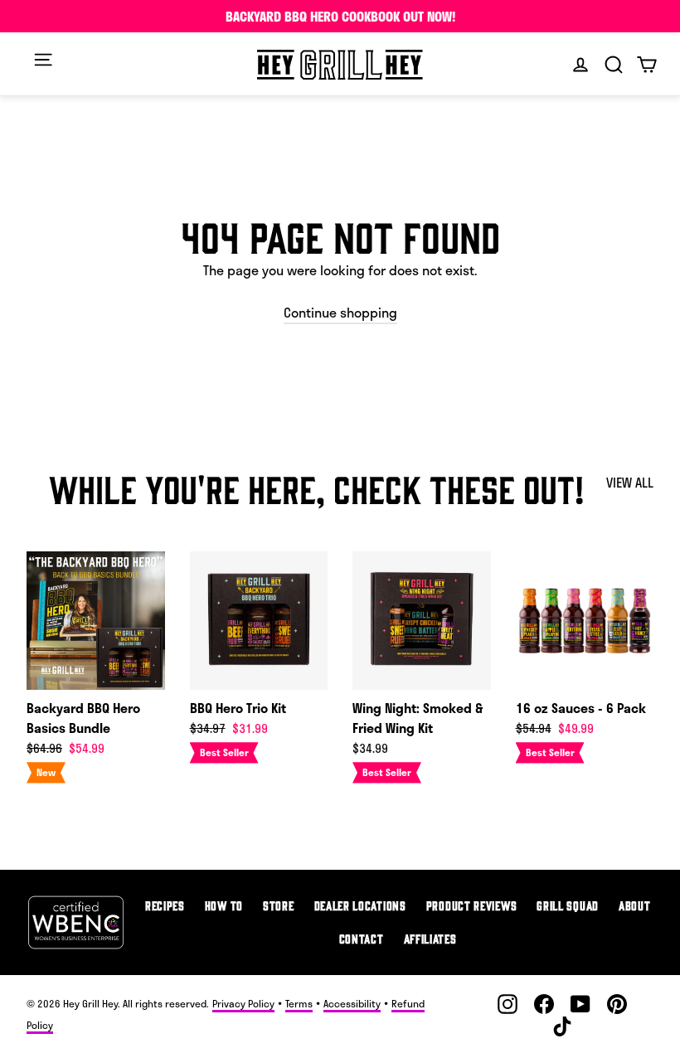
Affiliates (430, 938)
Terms (299, 1003)
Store (278, 905)
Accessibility (352, 1003)
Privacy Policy (243, 1003)
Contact (361, 938)
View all (629, 482)
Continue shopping (340, 312)
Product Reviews (471, 905)
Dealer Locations (360, 905)
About (635, 905)
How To (224, 905)
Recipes (165, 905)
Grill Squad (568, 905)
